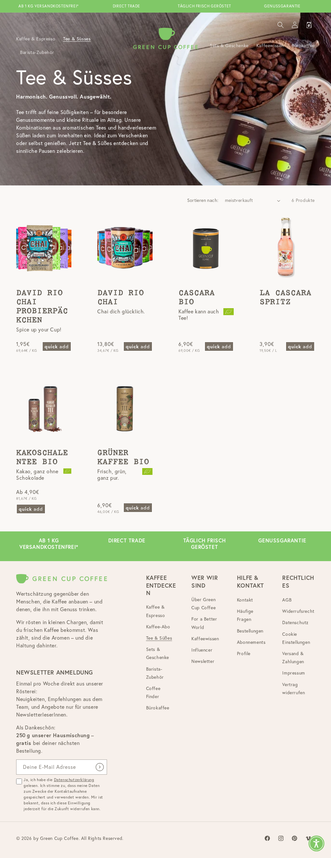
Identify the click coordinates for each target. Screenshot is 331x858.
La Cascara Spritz (285, 297)
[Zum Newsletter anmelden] (99, 767)
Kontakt (245, 600)
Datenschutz (295, 622)
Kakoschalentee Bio (42, 457)
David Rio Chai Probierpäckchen (42, 306)
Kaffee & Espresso (155, 611)
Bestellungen (250, 631)
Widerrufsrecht (298, 611)
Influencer (201, 650)
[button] (280, 25)
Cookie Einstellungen (296, 638)
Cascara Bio (196, 297)
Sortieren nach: (203, 200)
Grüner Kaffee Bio (123, 457)
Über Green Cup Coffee (203, 604)
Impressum (293, 673)
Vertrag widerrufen (293, 689)
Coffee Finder (153, 692)
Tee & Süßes (159, 638)
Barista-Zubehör (155, 673)
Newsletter (202, 661)
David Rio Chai (120, 297)
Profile (244, 653)
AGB (287, 600)
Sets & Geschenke (157, 653)
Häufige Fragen (245, 615)
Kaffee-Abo (158, 627)
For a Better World (204, 623)
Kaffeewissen (205, 639)
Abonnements (251, 642)
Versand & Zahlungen (293, 657)
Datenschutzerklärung (74, 779)
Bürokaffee (157, 708)
